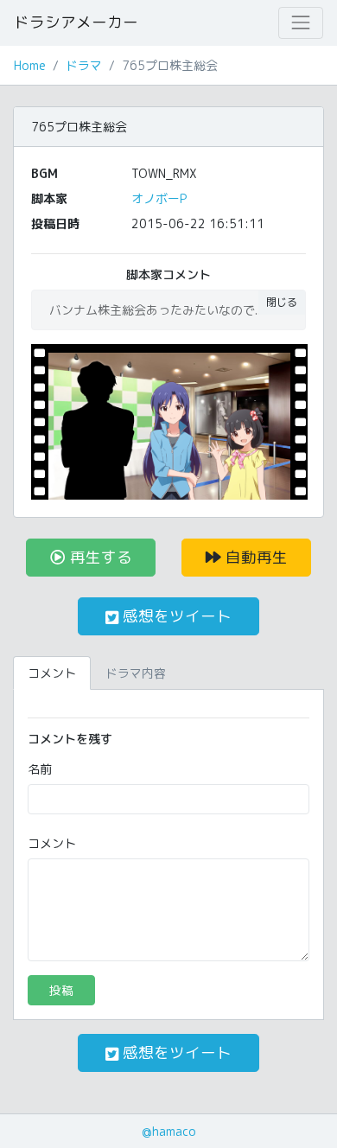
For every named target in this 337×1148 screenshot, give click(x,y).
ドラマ (84, 65)
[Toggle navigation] (300, 22)
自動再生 (254, 557)
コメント (52, 843)
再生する (99, 557)
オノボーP (159, 198)
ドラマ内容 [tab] (135, 673)
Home (30, 65)
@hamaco (169, 1131)
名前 (40, 769)
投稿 (61, 990)
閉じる (281, 302)
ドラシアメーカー (76, 22)
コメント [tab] (52, 673)
